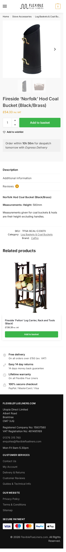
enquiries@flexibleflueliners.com (22, 441)
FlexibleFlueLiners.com (34, 537)
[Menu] (8, 6)
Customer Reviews (14, 478)
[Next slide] (55, 49)
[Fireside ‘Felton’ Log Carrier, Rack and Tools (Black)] (31, 286)
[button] (57, 6)
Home (6, 16)
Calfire (35, 238)
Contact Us (9, 461)
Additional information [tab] (17, 178)
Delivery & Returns (14, 472)
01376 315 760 (12, 437)
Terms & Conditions (14, 504)
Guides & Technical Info (17, 483)
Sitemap (8, 510)
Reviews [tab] (10, 186)
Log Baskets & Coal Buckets (49, 16)
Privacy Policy (11, 498)
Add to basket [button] (31, 334)
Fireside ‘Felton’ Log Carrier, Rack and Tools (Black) (30, 322)
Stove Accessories (22, 16)
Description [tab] (10, 169)
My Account (10, 466)
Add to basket (40, 122)
